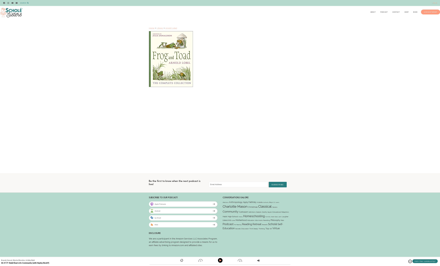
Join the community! (425, 261)
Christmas (253, 207)
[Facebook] (4, 3)
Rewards (265, 224)
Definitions (252, 212)
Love (233, 220)
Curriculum (243, 212)
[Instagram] (8, 3)
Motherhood (241, 220)
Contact (396, 12)
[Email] (16, 3)
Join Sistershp (430, 12)
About (373, 12)
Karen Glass (274, 216)
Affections (225, 202)
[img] (410, 261)
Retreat (257, 224)
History (241, 216)
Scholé (272, 224)
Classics (274, 207)
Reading (247, 224)
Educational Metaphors (280, 212)
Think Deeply (253, 229)
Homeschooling (254, 216)
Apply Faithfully (249, 202)
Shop (407, 12)
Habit (225, 216)
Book (415, 12)
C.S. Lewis (276, 202)
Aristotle (260, 202)
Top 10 (268, 228)
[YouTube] (12, 3)
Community (230, 211)
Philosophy (275, 220)
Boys (271, 202)
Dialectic (258, 212)
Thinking (261, 229)
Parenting (266, 220)
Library (160, 28)
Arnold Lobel (171, 28)
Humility (268, 216)
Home (151, 28)
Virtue (276, 228)
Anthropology (235, 202)
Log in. (435, 3)
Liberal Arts (227, 220)
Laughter (285, 217)
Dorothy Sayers (267, 212)
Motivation (250, 220)
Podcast (384, 12)
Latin (279, 216)
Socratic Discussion (242, 229)
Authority (266, 202)
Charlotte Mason (235, 206)
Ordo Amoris (259, 220)
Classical (265, 206)
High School (233, 216)
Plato (282, 220)
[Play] (220, 260)
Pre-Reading (237, 224)
